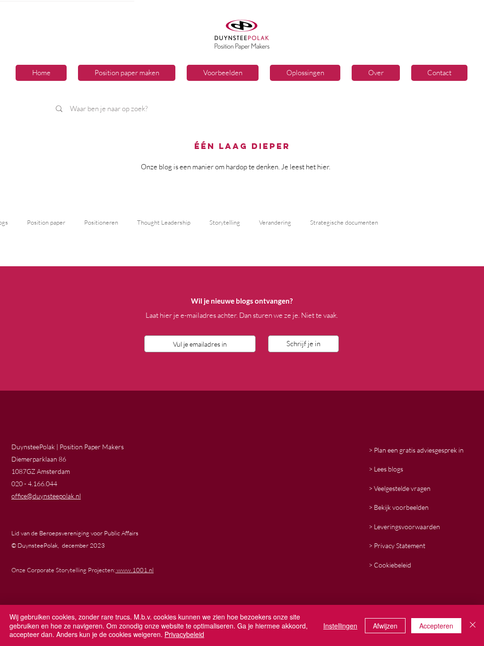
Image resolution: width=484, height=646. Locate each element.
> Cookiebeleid (390, 565)
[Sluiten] (472, 625)
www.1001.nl (134, 570)
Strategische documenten (344, 222)
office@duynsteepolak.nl (46, 496)
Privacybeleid (184, 634)
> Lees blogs (386, 469)
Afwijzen (385, 625)
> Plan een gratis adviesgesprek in (416, 450)
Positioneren (101, 222)
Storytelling (224, 222)
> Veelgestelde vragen (400, 488)
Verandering (275, 222)
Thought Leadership (163, 222)
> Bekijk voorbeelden (399, 507)
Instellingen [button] (340, 625)
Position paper (46, 222)
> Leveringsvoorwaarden (404, 527)
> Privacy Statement (397, 545)
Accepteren (436, 625)
